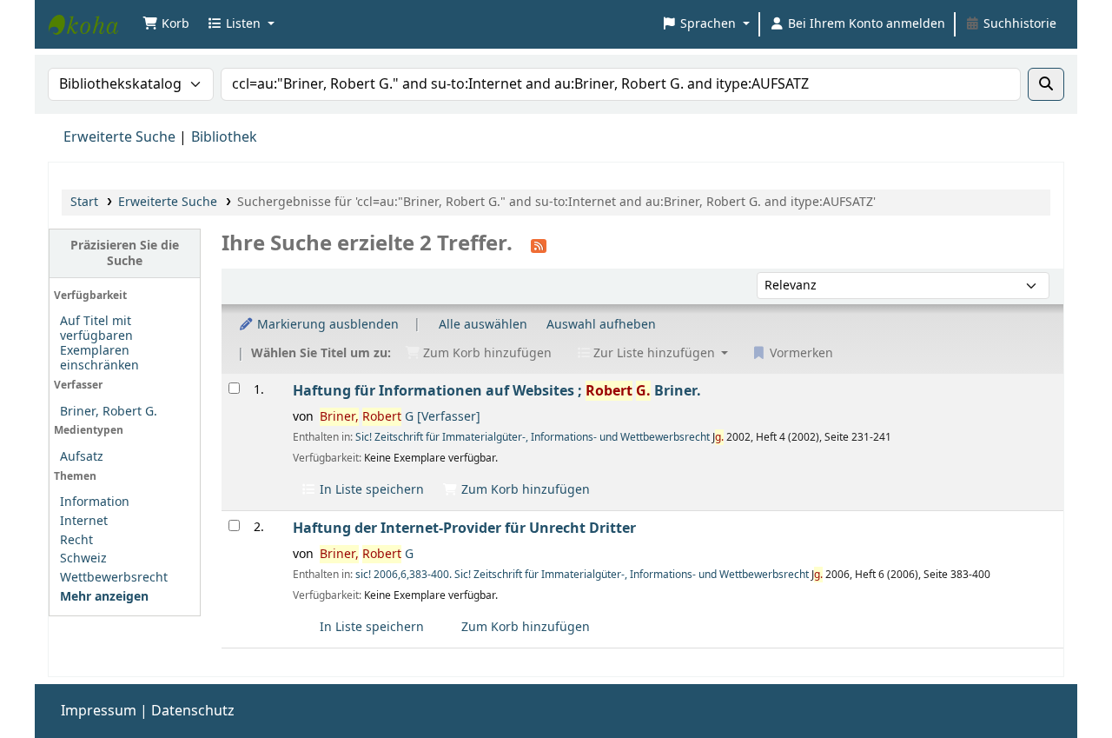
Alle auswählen (483, 325)
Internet (84, 521)
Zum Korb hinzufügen (524, 490)
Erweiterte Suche (119, 137)
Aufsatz (81, 457)
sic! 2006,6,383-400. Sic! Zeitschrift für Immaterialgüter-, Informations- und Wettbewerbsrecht (582, 574)
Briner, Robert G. (108, 411)
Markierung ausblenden (326, 325)
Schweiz (83, 558)
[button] (166, 24)
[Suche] (1046, 84)
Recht (76, 540)
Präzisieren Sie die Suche (124, 252)
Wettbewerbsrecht (114, 577)
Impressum (98, 711)
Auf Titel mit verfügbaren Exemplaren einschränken (99, 343)
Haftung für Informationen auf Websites (497, 391)
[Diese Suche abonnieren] (538, 245)
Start (84, 202)
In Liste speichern (370, 490)
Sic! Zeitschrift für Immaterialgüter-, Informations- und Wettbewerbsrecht (532, 437)
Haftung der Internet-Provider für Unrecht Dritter (464, 528)
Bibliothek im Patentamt (92, 24)
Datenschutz (193, 711)
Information (94, 502)
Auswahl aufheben (601, 325)
